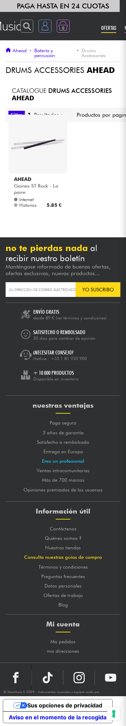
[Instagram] (78, 677)
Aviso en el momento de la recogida (57, 717)
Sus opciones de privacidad (64, 705)
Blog (63, 605)
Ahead (20, 50)
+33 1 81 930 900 (69, 358)
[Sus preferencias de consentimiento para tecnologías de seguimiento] (113, 713)
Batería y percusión (44, 53)
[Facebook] (15, 677)
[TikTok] (47, 677)
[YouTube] (110, 677)
